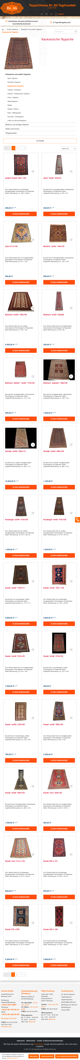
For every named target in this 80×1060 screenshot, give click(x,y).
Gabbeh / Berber (13, 109)
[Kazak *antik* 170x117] (21, 574)
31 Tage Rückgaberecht (62, 22)
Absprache (31, 1022)
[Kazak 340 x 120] (59, 916)
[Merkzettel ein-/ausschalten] (33, 171)
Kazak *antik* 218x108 (15, 724)
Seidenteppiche (13, 101)
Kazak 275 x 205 (12, 929)
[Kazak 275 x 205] (21, 916)
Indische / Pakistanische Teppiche (19, 94)
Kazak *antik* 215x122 (53, 656)
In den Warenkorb (20, 214)
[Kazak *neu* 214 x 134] (21, 848)
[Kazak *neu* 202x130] (59, 779)
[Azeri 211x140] (21, 233)
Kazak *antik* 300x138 (53, 724)
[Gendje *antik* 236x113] (21, 438)
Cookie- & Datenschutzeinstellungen (50, 1041)
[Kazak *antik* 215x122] (59, 643)
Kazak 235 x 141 (50, 861)
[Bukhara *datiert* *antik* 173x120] (21, 369)
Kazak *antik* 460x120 (15, 793)
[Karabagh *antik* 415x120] (21, 506)
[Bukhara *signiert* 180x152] (59, 369)
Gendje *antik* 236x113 (15, 451)
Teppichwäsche (66, 997)
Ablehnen (34, 1056)
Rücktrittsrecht (66, 1007)
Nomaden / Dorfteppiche (16, 117)
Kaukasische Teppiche (16, 86)
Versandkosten (39, 1044)
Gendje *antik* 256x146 (53, 451)
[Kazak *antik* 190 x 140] (59, 574)
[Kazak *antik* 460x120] (21, 779)
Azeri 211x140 (11, 246)
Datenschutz (30, 1041)
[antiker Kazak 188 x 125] (21, 165)
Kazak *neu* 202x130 (52, 793)
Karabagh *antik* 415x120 (16, 519)
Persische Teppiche (14, 82)
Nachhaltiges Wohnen (68, 1002)
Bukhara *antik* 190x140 (16, 314)
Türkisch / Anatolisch (14, 90)
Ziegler (10, 105)
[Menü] (41, 14)
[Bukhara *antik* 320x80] (59, 301)
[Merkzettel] (46, 14)
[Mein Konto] (51, 14)
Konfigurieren (47, 1056)
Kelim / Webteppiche (14, 113)
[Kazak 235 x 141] (59, 848)
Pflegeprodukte (11, 133)
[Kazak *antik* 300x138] (59, 711)
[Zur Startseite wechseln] (12, 8)
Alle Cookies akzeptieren (67, 1056)
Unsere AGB (65, 1010)
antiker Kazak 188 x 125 (15, 178)
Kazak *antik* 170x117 (15, 588)
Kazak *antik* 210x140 (15, 656)
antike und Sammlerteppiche (17, 120)
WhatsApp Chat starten (9, 1018)
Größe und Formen (12, 129)
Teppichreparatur (67, 999)
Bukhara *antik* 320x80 (53, 314)
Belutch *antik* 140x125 (53, 246)
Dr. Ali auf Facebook (68, 994)
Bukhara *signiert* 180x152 (55, 383)
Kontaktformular (6, 1026)
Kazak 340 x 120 (50, 929)
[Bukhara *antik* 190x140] (21, 301)
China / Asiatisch (13, 97)
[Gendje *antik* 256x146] (59, 438)
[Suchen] (75, 31)
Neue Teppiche (13, 78)
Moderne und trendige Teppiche (17, 124)
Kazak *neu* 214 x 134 (15, 861)
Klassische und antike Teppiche (18, 74)
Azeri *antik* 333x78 (52, 178)
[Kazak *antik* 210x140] (21, 643)
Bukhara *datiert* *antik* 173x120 (19, 383)
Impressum (21, 1041)
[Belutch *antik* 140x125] (59, 233)
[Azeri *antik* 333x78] (59, 165)
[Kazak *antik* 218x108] (21, 711)
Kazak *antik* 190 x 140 (53, 588)
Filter (41, 141)
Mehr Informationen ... (13, 1058)
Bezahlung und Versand (69, 1005)
